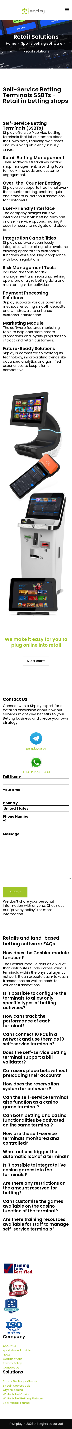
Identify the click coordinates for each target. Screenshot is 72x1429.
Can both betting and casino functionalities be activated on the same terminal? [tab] (34, 1120)
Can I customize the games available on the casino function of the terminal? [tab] (33, 1206)
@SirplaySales (36, 748)
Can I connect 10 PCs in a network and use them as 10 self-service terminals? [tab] (33, 1039)
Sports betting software (41, 43)
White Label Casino (16, 1394)
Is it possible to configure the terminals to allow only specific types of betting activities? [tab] (34, 1000)
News (7, 1354)
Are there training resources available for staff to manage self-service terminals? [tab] (36, 1224)
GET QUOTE (37, 661)
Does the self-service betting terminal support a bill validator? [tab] (35, 1057)
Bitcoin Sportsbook (16, 1386)
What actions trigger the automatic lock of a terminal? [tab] (36, 1154)
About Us (9, 1346)
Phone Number (16, 818)
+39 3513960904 (36, 772)
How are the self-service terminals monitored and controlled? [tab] (31, 1138)
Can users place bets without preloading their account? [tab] (35, 1073)
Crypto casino (13, 1390)
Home (11, 43)
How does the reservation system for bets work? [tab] (31, 1086)
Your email (12, 790)
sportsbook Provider (17, 1350)
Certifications (12, 1359)
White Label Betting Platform (23, 1398)
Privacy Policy (12, 1363)
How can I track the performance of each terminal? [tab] (26, 1021)
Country (10, 803)
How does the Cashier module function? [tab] (36, 955)
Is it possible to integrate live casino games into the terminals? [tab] (34, 1170)
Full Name (12, 776)
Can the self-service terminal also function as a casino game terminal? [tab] (35, 1102)
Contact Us (11, 1367)
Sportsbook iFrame (16, 1403)
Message (11, 834)
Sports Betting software (20, 1381)
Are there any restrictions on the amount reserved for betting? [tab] (34, 1188)
